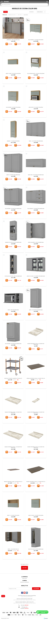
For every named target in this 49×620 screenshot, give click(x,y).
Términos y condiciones (24, 582)
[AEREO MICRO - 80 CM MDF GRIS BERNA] (35, 95)
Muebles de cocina (12, 14)
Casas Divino (24, 578)
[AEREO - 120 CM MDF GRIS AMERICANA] (35, 129)
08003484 (26, 605)
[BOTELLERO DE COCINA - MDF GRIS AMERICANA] (13, 264)
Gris (19, 14)
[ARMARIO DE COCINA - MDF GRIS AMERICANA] (13, 230)
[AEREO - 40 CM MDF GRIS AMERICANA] (35, 298)
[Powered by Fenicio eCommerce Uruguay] (46, 618)
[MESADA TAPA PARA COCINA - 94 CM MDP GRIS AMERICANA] (13, 400)
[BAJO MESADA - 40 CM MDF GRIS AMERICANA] (13, 332)
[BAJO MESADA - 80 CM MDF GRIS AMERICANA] (13, 197)
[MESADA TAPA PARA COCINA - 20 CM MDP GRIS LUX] (35, 366)
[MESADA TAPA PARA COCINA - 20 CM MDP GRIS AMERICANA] (35, 400)
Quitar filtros (26, 14)
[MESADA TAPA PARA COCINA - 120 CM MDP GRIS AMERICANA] (13, 435)
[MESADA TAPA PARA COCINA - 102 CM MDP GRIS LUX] (35, 470)
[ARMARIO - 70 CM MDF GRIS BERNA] (13, 129)
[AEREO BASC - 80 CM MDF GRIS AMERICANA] (35, 163)
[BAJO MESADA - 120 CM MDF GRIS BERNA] (35, 28)
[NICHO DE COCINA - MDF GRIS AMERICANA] (35, 537)
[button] (47, 1)
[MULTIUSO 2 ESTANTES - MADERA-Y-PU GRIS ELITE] (13, 366)
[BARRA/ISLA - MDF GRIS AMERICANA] (13, 28)
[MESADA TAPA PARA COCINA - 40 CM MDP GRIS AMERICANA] (35, 332)
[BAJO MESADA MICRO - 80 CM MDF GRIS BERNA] (35, 61)
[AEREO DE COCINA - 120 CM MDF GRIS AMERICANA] (35, 264)
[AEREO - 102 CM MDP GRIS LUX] (13, 537)
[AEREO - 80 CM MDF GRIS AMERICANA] (13, 163)
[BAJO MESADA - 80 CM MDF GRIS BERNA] (13, 95)
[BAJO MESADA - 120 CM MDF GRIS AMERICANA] (35, 197)
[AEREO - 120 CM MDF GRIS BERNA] (13, 503)
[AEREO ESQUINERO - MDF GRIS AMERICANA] (35, 230)
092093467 (27, 608)
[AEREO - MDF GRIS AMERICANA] (13, 298)
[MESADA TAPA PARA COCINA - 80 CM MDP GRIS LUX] (13, 470)
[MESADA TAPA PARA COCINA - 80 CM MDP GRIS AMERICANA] (35, 435)
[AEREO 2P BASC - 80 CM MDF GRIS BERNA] (35, 503)
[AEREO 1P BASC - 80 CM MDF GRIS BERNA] (13, 61)
